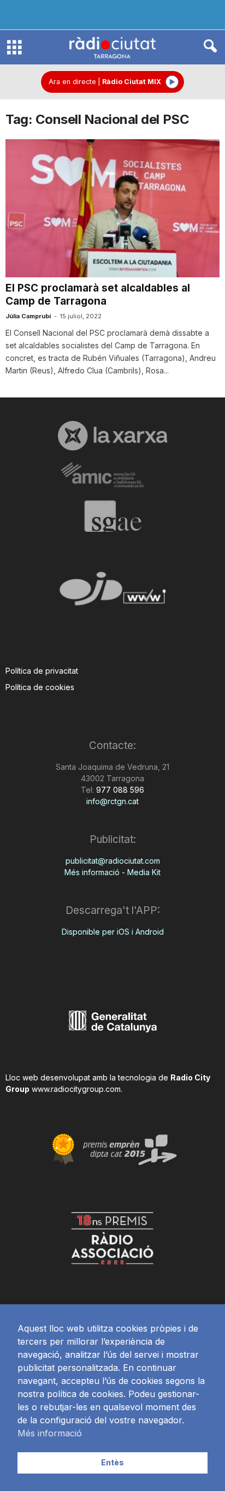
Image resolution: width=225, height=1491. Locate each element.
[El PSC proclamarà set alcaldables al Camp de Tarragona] (112, 208)
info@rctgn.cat (112, 801)
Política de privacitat (41, 670)
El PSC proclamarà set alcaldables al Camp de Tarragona (97, 294)
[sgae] (112, 516)
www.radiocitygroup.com (76, 1089)
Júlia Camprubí (28, 316)
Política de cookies (39, 687)
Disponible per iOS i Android (113, 931)
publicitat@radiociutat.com (113, 860)
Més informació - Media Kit (112, 872)
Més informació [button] (49, 1433)
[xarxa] (112, 435)
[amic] (112, 475)
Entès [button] (112, 1462)
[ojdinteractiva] (112, 593)
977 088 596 (119, 789)
